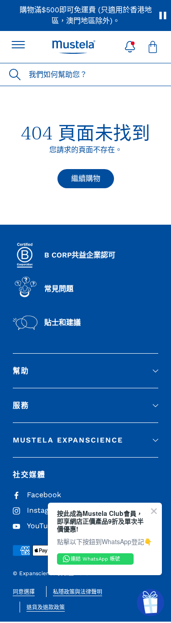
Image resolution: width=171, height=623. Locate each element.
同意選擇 (24, 592)
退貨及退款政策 (45, 607)
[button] (130, 47)
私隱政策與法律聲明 (77, 592)
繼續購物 (85, 178)
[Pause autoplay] (163, 15)
